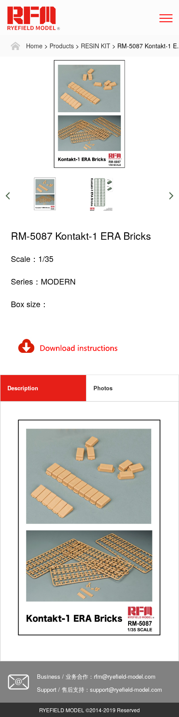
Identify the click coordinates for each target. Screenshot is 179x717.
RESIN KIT (95, 45)
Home (34, 45)
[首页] (15, 46)
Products (62, 45)
